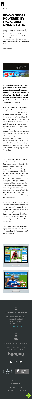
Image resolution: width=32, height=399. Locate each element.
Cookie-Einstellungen (16, 390)
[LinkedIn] (21, 362)
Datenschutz (16, 387)
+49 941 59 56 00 (16, 327)
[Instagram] (16, 362)
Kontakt (16, 380)
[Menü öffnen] (29, 4)
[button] (16, 70)
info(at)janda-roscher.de (16, 319)
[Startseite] (2, 4)
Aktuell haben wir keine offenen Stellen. (16, 343)
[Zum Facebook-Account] (11, 362)
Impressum (16, 384)
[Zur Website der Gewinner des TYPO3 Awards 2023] (7, 371)
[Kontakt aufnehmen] (28, 395)
